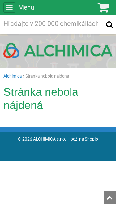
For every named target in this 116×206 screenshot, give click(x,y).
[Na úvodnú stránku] (58, 50)
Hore (109, 195)
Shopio (91, 139)
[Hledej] (109, 24)
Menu (26, 7)
